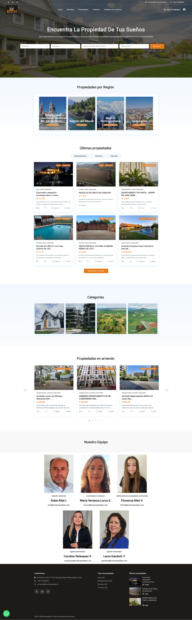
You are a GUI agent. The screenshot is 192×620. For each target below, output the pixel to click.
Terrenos (134, 307)
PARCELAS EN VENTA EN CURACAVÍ (95, 193)
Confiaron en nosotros (113, 10)
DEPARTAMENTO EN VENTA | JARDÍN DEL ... (149, 600)
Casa (37, 189)
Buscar (158, 46)
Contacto (96, 10)
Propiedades (83, 10)
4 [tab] (99, 421)
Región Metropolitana (110, 119)
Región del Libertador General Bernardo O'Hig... (52, 118)
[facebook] (8, 2)
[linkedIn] (13, 2)
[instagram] (17, 2)
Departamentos (126, 189)
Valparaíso (139, 121)
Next (166, 390)
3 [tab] (96, 421)
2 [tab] (93, 421)
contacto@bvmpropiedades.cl (47, 584)
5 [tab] (103, 421)
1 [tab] (89, 421)
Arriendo (128, 243)
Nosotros (70, 10)
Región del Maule (81, 121)
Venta (42, 189)
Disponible (47, 189)
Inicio (60, 10)
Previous (25, 390)
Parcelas (81, 189)
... (63, 204)
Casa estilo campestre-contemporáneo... (148, 580)
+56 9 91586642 (178, 2)
